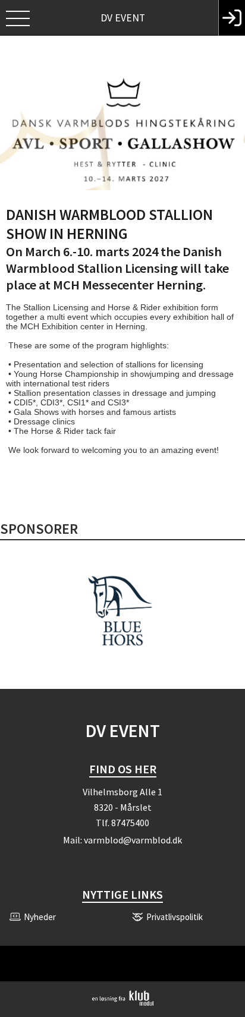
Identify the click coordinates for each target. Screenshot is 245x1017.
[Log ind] (231, 18)
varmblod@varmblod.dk (133, 840)
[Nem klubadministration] (122, 1003)
